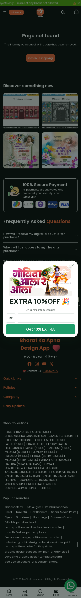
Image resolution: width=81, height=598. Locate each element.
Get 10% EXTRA (40, 329)
